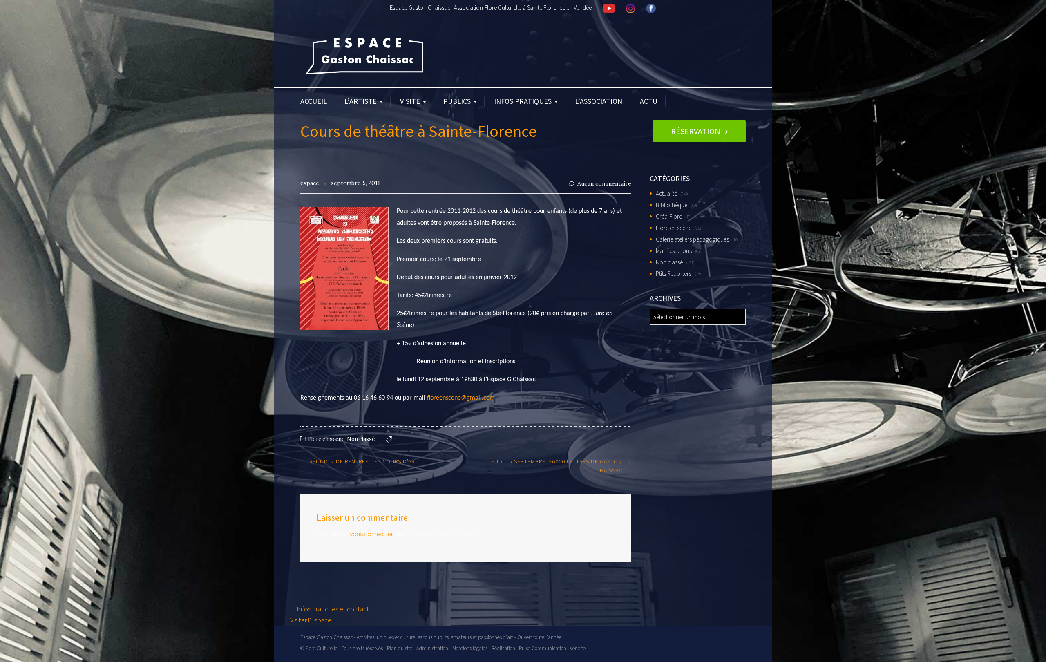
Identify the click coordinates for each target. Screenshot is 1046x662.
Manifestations (674, 251)
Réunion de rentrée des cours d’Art (363, 461)
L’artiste (360, 101)
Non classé (361, 439)
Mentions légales (469, 648)
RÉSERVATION (695, 131)
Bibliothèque (671, 205)
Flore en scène (326, 439)
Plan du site (399, 648)
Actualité (666, 193)
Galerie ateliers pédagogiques (692, 239)
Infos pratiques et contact (332, 608)
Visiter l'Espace (310, 619)
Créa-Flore (669, 216)
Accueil (313, 101)
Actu (648, 101)
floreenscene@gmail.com (461, 398)
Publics (457, 101)
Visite (410, 101)
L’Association (598, 101)
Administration (432, 648)
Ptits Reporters (673, 273)
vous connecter (371, 533)
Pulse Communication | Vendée (552, 648)
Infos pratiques (523, 101)
